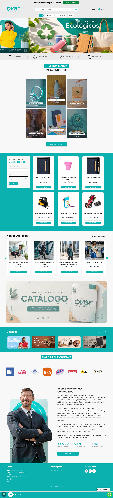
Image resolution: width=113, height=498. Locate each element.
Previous (6, 258)
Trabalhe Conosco (58, 470)
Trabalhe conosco (61, 15)
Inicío (41, 15)
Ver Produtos (68, 454)
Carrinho (103, 9)
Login (93, 9)
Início (51, 470)
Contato (71, 15)
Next (107, 258)
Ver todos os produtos (56, 144)
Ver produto (43, 187)
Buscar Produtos (13, 183)
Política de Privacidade (56, 486)
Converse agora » (70, 2)
